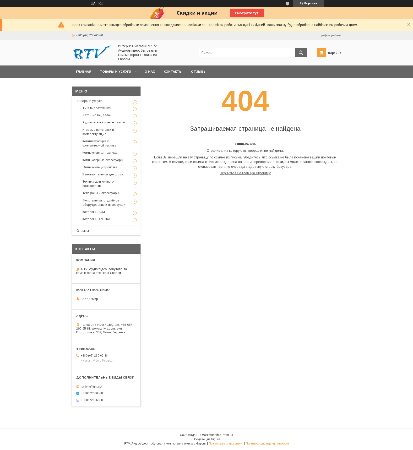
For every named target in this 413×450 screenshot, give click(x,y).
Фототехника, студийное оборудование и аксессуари (103, 202)
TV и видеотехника (96, 108)
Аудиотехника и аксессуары (103, 122)
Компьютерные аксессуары (102, 160)
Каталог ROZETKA (96, 219)
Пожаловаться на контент (226, 443)
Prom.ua (227, 435)
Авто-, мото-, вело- (96, 115)
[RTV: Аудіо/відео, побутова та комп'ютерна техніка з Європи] (92, 58)
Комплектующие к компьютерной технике (99, 143)
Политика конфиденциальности (267, 443)
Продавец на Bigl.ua (206, 439)
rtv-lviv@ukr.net (91, 386)
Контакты (173, 71)
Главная (83, 71)
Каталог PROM (93, 212)
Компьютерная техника (99, 152)
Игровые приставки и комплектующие (98, 132)
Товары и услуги (115, 71)
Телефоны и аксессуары (100, 193)
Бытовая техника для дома (103, 174)
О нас (150, 71)
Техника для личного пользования (98, 184)
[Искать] (301, 52)
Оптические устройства (100, 167)
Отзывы (198, 71)
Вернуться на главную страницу (245, 173)
